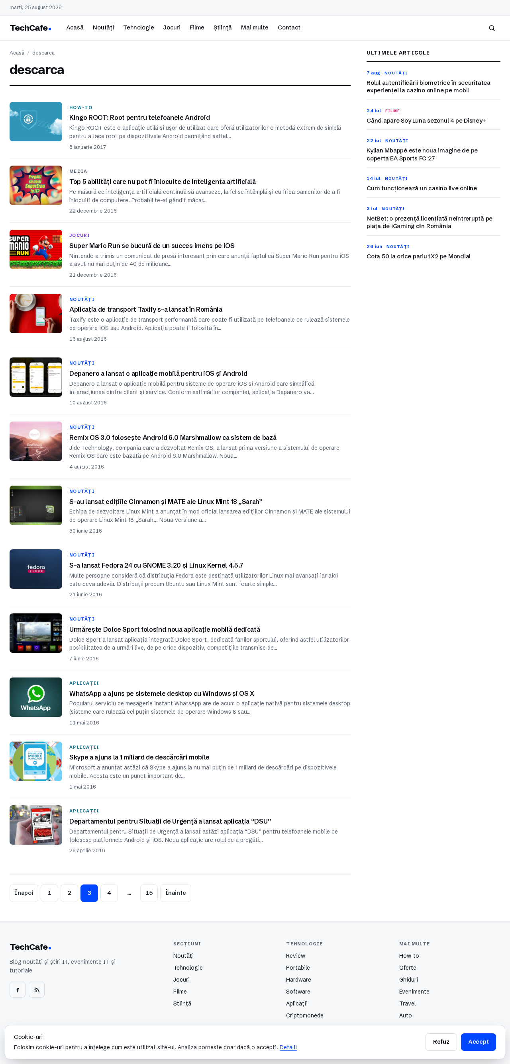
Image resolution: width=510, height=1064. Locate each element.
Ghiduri (408, 979)
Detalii (288, 1047)
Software (298, 991)
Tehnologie (138, 27)
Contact (289, 27)
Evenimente (414, 991)
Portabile (298, 967)
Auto (405, 1015)
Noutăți (103, 27)
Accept (478, 1041)
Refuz (441, 1041)
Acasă (75, 27)
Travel (407, 1003)
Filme (197, 27)
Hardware (298, 979)
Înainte (175, 892)
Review (295, 955)
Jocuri (171, 27)
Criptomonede (305, 1015)
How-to (409, 955)
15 (149, 892)
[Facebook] (18, 990)
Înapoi (24, 892)
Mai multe (255, 27)
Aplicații (297, 1003)
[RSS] (37, 990)
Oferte (407, 967)
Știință (223, 27)
